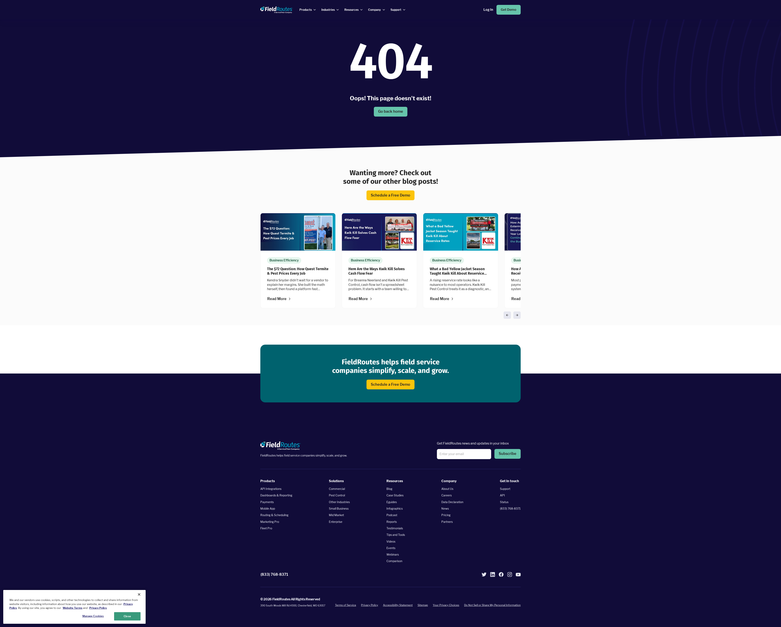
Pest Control (337, 495)
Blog (389, 488)
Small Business (339, 508)
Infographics (394, 508)
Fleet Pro (266, 528)
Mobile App (267, 508)
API (502, 495)
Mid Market (336, 515)
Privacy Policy (369, 605)
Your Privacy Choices (446, 605)
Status (504, 502)
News (445, 508)
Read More (277, 299)
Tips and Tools (395, 534)
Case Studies (395, 495)
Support (505, 488)
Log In (488, 10)
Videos (390, 541)
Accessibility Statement (398, 605)
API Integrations (270, 488)
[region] (74, 607)
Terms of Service (345, 605)
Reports (391, 521)
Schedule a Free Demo (390, 195)
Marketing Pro (269, 521)
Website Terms (72, 608)
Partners (447, 521)
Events (390, 548)
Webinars (392, 554)
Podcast (391, 515)
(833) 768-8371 (510, 508)
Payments (267, 502)
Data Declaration (452, 502)
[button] (507, 315)
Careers (446, 495)
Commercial (337, 488)
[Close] (139, 594)
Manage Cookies (93, 615)
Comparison (394, 561)
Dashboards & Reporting (276, 495)
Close (127, 616)
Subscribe (507, 453)
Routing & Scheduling (274, 515)
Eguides (391, 502)
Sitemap (423, 605)
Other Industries (339, 502)
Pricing (445, 515)
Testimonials (394, 528)
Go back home (390, 111)
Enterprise (335, 521)
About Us (447, 488)
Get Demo (508, 10)
